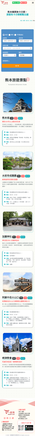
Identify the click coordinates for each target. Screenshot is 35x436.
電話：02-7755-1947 (7, 430)
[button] (33, 2)
